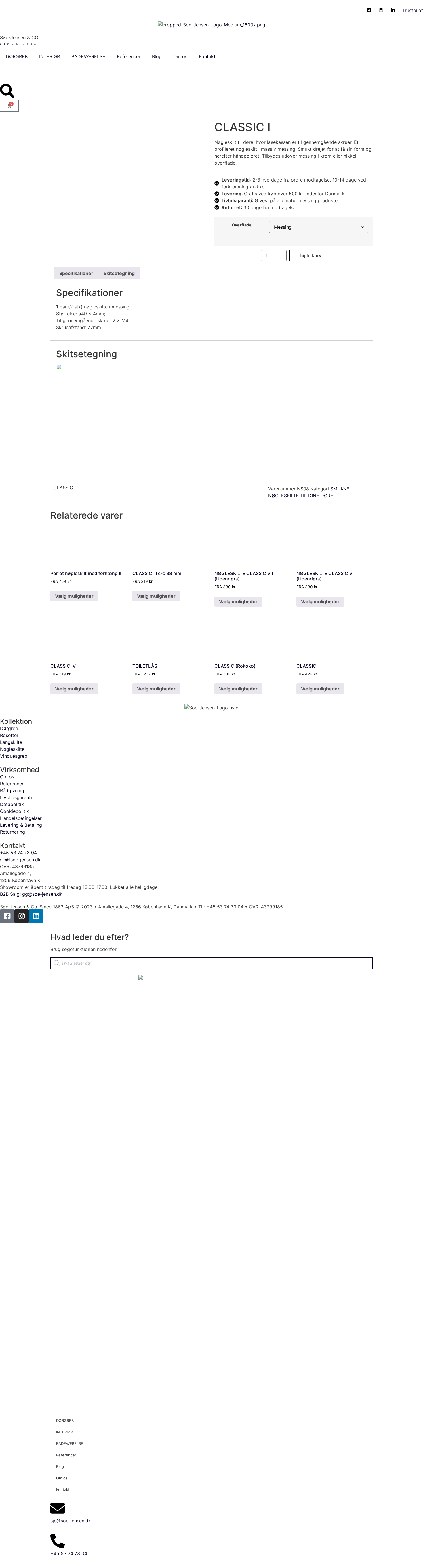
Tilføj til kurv (307, 255)
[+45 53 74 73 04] (57, 1541)
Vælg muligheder (74, 596)
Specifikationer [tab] (76, 273)
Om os (180, 56)
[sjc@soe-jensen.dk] (57, 1508)
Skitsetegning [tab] (119, 273)
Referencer (128, 56)
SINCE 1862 (19, 43)
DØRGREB (17, 56)
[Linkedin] (36, 916)
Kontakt (207, 56)
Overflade (242, 225)
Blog (157, 56)
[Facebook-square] (7, 916)
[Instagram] (21, 916)
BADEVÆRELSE (88, 56)
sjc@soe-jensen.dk (70, 1520)
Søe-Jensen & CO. (19, 37)
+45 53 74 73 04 (68, 1553)
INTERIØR (49, 56)
